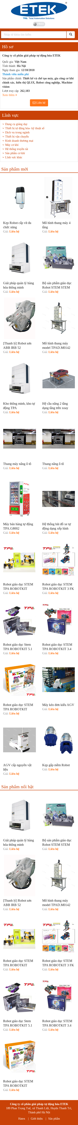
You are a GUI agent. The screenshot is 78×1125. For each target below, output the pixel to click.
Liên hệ (40, 102)
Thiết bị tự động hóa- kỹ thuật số (24, 128)
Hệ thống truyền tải (16, 149)
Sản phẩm (54, 1118)
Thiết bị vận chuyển (17, 136)
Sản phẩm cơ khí (15, 153)
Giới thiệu (37, 1118)
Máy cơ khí (12, 144)
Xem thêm (8, 95)
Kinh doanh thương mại (19, 140)
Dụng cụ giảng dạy (16, 124)
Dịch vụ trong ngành (17, 132)
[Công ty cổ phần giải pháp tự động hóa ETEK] (39, 10)
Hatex (21, 1118)
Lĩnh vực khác (13, 157)
